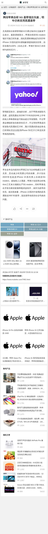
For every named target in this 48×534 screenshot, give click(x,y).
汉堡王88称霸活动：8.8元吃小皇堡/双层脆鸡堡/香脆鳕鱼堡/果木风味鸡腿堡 (30, 466)
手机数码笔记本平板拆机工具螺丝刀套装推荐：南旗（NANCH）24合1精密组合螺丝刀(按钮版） (30, 388)
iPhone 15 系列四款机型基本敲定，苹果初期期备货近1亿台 (35, 361)
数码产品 (21, 7)
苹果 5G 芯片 (36, 225)
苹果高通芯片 (12, 229)
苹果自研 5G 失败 (36, 229)
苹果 (12, 225)
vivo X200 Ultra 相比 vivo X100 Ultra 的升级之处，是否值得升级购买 (12, 264)
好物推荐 (12, 7)
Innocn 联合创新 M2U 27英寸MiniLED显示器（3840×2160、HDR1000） (30, 488)
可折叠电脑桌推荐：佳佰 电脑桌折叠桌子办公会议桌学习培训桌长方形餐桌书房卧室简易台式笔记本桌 (30, 377)
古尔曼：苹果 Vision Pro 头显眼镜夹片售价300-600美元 (13, 361)
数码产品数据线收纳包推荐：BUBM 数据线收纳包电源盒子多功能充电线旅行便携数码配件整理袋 (30, 411)
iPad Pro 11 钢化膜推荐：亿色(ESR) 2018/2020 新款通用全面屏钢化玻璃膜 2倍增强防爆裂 (30, 399)
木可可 (25, 2)
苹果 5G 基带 (12, 234)
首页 (5, 7)
